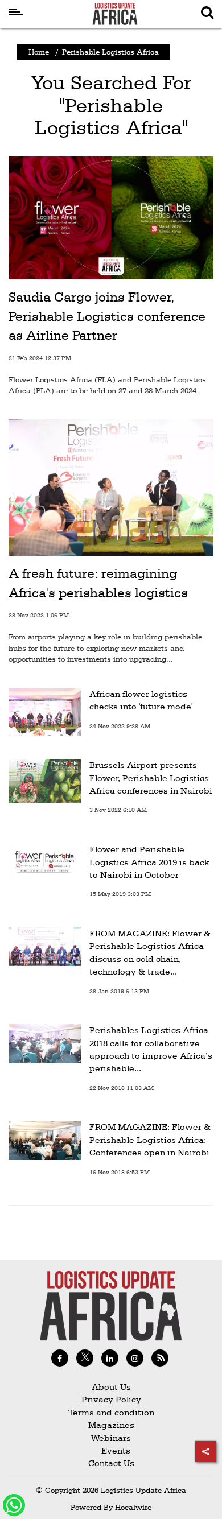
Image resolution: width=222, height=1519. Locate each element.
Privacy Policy (111, 1399)
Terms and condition (111, 1412)
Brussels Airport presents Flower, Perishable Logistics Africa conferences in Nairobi (150, 778)
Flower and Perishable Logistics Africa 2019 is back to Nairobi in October (149, 862)
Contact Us (111, 1463)
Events (111, 1450)
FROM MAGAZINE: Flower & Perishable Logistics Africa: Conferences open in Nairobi (150, 1139)
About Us (111, 1386)
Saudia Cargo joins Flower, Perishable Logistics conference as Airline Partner (107, 316)
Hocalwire (133, 1507)
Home (38, 51)
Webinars (111, 1438)
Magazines (111, 1424)
